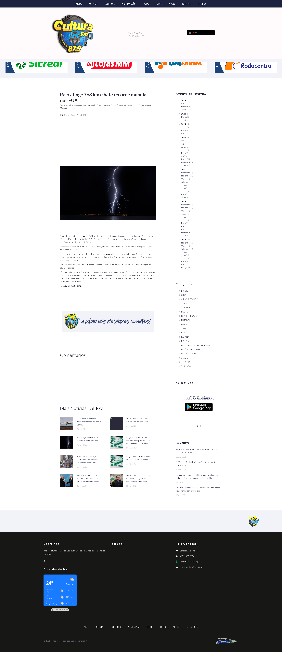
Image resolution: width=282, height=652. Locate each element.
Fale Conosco (192, 626)
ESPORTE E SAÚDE (189, 316)
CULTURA (185, 307)
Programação (129, 3)
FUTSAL (184, 324)
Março (184, 117)
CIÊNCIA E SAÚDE (189, 299)
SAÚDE (184, 358)
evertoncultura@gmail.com (191, 567)
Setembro (185, 182)
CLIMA (184, 303)
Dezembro (185, 172)
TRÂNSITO (186, 366)
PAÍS (183, 332)
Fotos (159, 3)
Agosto (184, 144)
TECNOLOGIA (187, 362)
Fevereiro (185, 106)
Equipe (146, 3)
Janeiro (184, 109)
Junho (183, 127)
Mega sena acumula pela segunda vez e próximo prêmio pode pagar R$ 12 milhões (139, 440)
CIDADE (185, 295)
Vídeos (172, 3)
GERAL (83, 115)
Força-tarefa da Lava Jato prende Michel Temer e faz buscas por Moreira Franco (88, 478)
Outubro (184, 140)
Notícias (93, 3)
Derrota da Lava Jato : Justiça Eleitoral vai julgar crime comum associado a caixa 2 (138, 478)
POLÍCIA (185, 341)
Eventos (203, 3)
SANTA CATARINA (189, 353)
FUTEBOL (185, 320)
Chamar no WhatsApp (188, 561)
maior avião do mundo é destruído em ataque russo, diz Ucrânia (89, 421)
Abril (183, 103)
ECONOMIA (186, 312)
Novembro (185, 175)
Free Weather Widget (61, 610)
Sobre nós (110, 3)
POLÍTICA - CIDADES (190, 349)
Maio (183, 130)
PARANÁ (185, 337)
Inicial (78, 3)
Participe (187, 3)
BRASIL (184, 291)
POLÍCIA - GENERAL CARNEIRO (195, 345)
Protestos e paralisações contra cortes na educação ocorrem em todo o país (88, 459)
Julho (183, 147)
